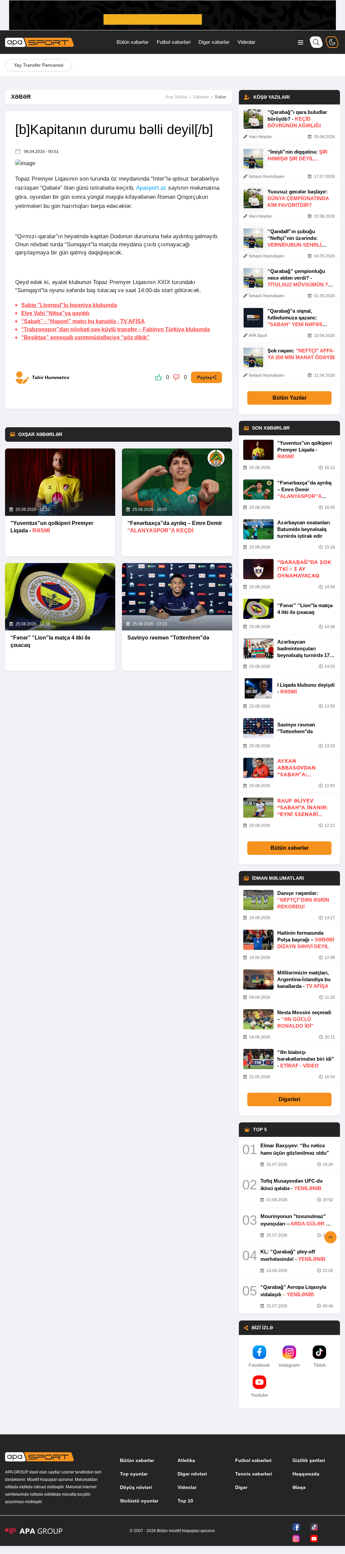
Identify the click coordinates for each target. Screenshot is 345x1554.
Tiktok (319, 1365)
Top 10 (185, 1500)
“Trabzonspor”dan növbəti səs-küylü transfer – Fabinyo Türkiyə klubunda (115, 329)
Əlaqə (299, 1487)
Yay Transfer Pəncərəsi (38, 65)
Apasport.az (151, 188)
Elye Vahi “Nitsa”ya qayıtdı (55, 313)
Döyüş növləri (136, 1487)
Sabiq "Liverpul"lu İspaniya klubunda (69, 305)
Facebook (259, 1365)
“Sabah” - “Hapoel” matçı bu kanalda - (83, 321)
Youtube (259, 1395)
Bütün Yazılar (290, 398)
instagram (289, 1365)
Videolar (246, 42)
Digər (241, 1487)
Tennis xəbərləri (253, 1474)
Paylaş (204, 377)
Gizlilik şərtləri (308, 1460)
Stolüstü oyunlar (139, 1500)
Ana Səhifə (176, 96)
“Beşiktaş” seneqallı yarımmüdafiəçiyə (85, 337)
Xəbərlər (201, 96)
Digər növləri (192, 1474)
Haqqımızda (305, 1474)
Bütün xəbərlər (133, 42)
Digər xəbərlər (213, 42)
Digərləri (289, 1099)
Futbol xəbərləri (173, 42)
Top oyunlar (134, 1474)
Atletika (186, 1460)
